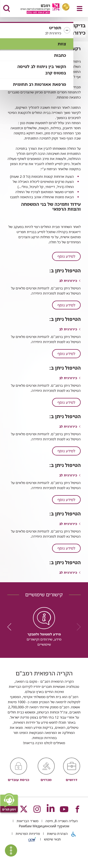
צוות (62, 44)
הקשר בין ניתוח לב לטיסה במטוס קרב (41, 70)
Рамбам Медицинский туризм (44, 826)
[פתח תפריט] (79, 8)
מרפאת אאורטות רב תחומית (39, 84)
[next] (11, 627)
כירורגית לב (68, 280)
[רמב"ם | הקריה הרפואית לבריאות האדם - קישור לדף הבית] (39, 9)
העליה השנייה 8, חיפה (61, 821)
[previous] (77, 627)
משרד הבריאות (27, 821)
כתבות (60, 55)
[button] (36, 30)
